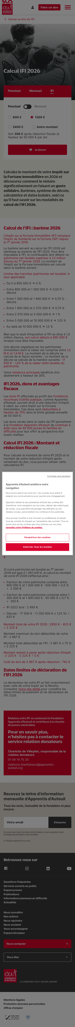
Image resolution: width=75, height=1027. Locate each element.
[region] (37, 513)
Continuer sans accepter (58, 476)
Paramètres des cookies (37, 537)
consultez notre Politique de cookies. (24, 527)
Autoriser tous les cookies (37, 547)
